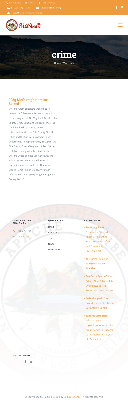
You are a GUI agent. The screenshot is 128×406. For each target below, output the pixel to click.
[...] (22, 179)
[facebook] (116, 7)
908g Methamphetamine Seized (28, 101)
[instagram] (122, 7)
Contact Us (23, 236)
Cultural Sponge (72, 396)
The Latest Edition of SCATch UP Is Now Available (97, 263)
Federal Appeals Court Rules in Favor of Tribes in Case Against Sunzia (100, 303)
